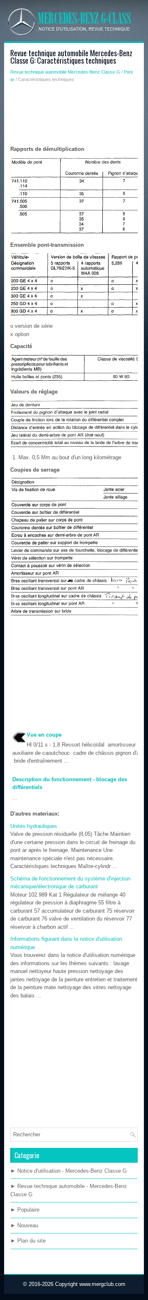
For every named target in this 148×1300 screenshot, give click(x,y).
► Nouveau (24, 1225)
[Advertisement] (74, 116)
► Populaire (24, 1210)
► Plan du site (28, 1241)
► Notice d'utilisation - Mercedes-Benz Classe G (68, 1171)
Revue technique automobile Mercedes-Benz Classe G (65, 71)
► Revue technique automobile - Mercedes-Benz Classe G (68, 1190)
